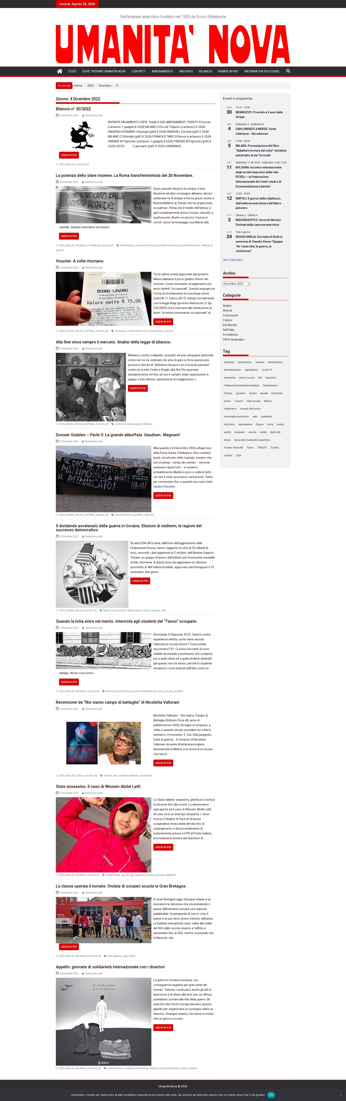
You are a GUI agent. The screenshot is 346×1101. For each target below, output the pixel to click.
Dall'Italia (80, 245)
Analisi (70, 331)
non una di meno (145, 245)
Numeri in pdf (228, 71)
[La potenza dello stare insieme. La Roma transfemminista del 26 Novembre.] (103, 188)
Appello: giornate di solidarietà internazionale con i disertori (110, 966)
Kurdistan (277, 393)
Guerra (114, 610)
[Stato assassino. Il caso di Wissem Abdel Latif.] (103, 799)
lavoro (227, 401)
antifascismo (275, 362)
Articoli (70, 245)
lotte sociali (253, 401)
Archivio (186, 71)
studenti (178, 691)
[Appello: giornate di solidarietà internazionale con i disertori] (103, 980)
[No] (341, 1095)
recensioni (146, 775)
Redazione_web (93, 115)
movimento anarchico (236, 416)
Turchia (275, 447)
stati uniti (275, 432)
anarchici (229, 362)
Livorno (239, 401)
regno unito (129, 956)
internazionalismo (168, 1068)
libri (115, 775)
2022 (62, 164)
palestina (266, 416)
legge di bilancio (143, 424)
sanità (227, 432)
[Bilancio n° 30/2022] (81, 122)
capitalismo (251, 369)
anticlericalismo (124, 514)
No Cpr (129, 875)
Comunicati (230, 315)
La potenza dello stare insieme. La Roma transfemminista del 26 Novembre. (124, 175)
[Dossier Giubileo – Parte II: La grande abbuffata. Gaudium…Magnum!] (103, 448)
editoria (108, 775)
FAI (260, 377)
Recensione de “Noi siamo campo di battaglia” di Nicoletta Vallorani (117, 702)
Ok (271, 1094)
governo (240, 393)
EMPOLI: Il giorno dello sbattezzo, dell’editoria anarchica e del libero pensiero (258, 203)
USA (163, 610)
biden (106, 610)
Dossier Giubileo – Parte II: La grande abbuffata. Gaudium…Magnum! (118, 434)
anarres (259, 362)
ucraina (155, 610)
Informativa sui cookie (262, 71)
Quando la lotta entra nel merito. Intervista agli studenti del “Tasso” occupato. (126, 621)
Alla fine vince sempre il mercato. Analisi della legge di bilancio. (113, 342)
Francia (228, 393)
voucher (168, 331)
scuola (168, 691)
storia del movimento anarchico (252, 439)
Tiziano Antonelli (233, 447)
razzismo (229, 424)
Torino (250, 447)
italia (130, 424)
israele (264, 393)
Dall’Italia (228, 330)
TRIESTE (262, 447)
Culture (79, 775)
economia (120, 331)
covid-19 (267, 369)
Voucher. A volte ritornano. (80, 261)
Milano (268, 401)
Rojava (260, 424)
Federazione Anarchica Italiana (241, 385)
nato (255, 416)
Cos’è (72, 71)
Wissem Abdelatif (165, 875)
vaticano (149, 514)
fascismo (270, 377)
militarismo (230, 408)
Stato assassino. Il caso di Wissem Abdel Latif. (99, 786)
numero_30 (82, 164)
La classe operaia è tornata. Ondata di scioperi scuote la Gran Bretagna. (121, 886)
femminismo (127, 245)
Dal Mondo (81, 956)
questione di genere (167, 245)
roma (160, 691)
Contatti (139, 71)
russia (146, 610)
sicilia (263, 432)
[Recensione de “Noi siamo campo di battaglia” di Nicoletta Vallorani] (103, 715)
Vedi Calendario (233, 260)
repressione (245, 424)
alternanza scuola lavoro (120, 691)
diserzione (142, 1068)
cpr (123, 875)
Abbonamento (162, 71)
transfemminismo (189, 245)
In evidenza (93, 245)
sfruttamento (155, 331)
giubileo (138, 514)
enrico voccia (246, 377)
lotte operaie (114, 956)
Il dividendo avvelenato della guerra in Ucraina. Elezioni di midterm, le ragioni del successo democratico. (129, 527)
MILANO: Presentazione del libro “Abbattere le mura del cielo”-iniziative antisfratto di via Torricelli (261, 150)
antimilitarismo (116, 1068)
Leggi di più (69, 155)
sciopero (239, 432)
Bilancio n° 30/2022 (73, 108)
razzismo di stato (144, 875)
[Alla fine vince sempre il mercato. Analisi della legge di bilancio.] (91, 355)
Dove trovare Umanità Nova (104, 71)
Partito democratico (131, 610)
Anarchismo (245, 362)
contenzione (113, 875)
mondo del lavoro (137, 331)
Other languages (233, 339)
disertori (130, 1068)
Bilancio (205, 71)
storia (227, 439)
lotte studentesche (145, 691)
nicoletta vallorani (129, 775)
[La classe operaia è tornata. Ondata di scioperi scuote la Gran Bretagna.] (103, 899)
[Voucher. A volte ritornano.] (103, 274)
